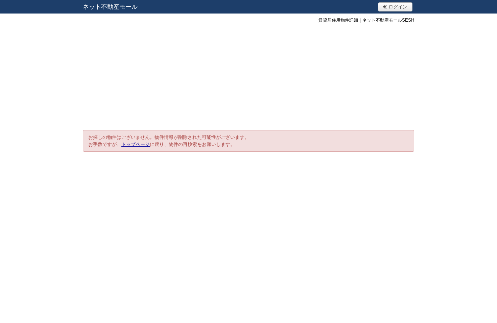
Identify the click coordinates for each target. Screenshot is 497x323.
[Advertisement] (248, 76)
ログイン (397, 6)
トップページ (135, 144)
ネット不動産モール (110, 6)
